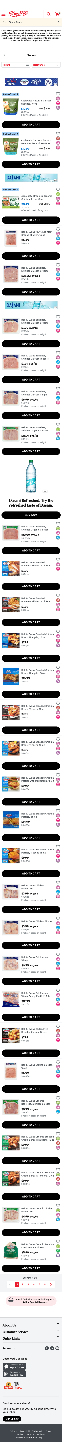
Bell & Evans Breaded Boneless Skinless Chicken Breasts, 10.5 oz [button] (35, 564)
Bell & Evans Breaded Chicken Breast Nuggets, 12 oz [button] (37, 636)
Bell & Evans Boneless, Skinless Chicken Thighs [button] (35, 393)
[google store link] (14, 1376)
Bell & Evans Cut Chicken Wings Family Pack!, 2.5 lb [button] (35, 995)
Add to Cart (31, 124)
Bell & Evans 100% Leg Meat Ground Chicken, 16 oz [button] (36, 234)
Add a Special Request (35, 1302)
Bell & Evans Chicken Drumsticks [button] (35, 887)
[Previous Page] (10, 1284)
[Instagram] (52, 1349)
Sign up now (12, 1418)
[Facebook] (47, 1349)
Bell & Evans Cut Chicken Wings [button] (35, 959)
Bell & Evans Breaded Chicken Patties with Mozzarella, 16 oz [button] (37, 779)
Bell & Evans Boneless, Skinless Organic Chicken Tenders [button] (35, 528)
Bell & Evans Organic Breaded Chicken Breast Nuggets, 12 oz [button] (37, 1138)
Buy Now (31, 515)
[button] (48, 14)
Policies (13, 1431)
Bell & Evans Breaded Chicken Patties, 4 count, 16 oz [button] (37, 851)
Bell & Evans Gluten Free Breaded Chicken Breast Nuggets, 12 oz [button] (35, 1031)
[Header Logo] (18, 14)
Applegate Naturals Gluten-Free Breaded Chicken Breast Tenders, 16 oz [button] (37, 142)
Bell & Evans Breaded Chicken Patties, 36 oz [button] (37, 815)
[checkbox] (58, 94)
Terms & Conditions (36, 1434)
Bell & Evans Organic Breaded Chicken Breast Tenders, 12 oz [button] (37, 1174)
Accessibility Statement (31, 1431)
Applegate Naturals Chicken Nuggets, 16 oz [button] (36, 102)
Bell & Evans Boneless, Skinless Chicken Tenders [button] (35, 357)
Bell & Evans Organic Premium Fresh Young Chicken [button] (37, 1246)
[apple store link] (14, 1368)
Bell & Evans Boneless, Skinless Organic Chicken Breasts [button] (35, 429)
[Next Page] (51, 1284)
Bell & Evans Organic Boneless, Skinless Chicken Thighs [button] (35, 1102)
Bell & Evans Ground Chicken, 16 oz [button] (37, 1067)
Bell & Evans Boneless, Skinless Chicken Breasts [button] (35, 269)
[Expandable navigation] (3, 14)
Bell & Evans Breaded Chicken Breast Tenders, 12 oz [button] (37, 708)
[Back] (4, 55)
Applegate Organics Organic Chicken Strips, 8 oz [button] (36, 198)
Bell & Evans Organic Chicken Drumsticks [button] (37, 1210)
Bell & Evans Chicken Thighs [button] (36, 921)
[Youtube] (57, 1349)
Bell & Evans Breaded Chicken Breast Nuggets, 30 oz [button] (37, 672)
